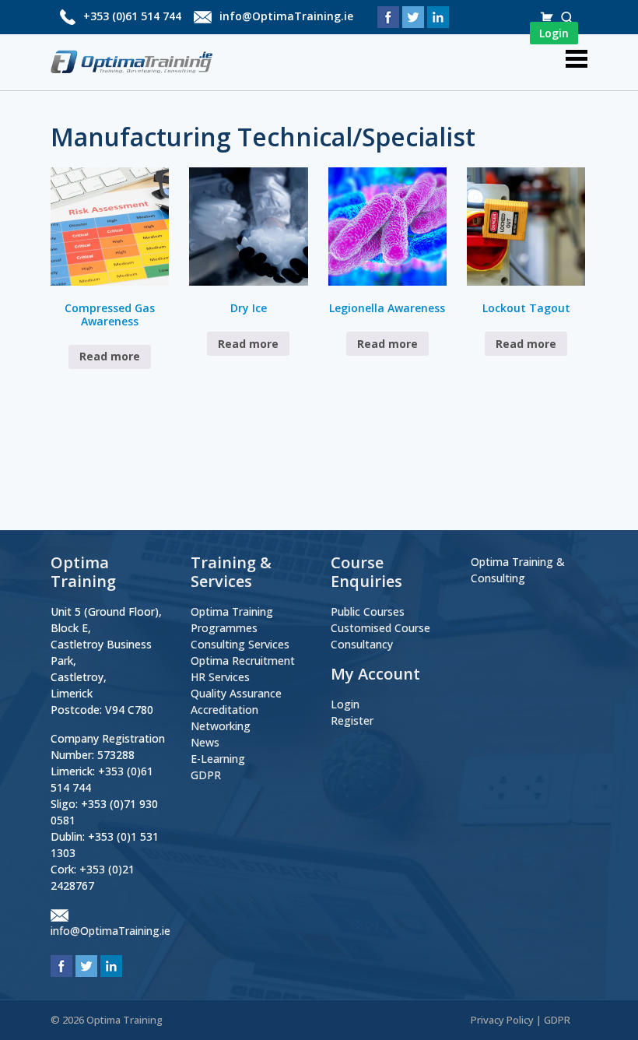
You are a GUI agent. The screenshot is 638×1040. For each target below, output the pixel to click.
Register (352, 720)
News (205, 742)
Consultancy (362, 644)
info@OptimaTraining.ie (286, 16)
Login (345, 704)
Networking (221, 726)
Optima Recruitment (243, 660)
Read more (109, 356)
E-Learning (218, 758)
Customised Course (380, 627)
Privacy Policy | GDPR (520, 1020)
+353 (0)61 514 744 (132, 16)
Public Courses (368, 611)
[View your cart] (548, 16)
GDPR (206, 775)
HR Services (220, 676)
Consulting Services (240, 644)
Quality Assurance (236, 693)
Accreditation (224, 709)
